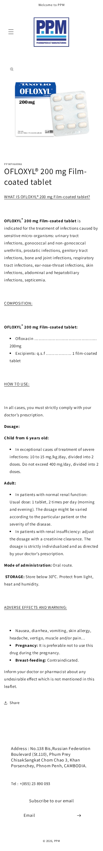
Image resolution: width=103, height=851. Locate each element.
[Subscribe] (79, 815)
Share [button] (15, 702)
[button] (11, 32)
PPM (57, 841)
